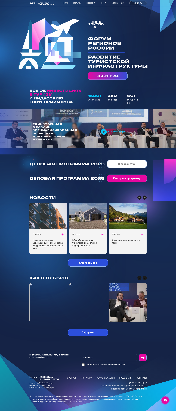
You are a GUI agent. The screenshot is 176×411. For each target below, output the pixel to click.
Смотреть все (88, 262)
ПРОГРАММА (86, 378)
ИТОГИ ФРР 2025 (108, 75)
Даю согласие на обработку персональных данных (106, 365)
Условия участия (106, 378)
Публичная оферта (137, 382)
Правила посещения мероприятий (129, 388)
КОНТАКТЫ (142, 378)
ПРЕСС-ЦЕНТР (91, 3)
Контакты (138, 3)
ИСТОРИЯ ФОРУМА (118, 3)
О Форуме (64, 3)
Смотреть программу (127, 178)
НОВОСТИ (104, 3)
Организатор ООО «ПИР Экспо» (41, 383)
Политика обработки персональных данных (124, 385)
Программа (77, 3)
